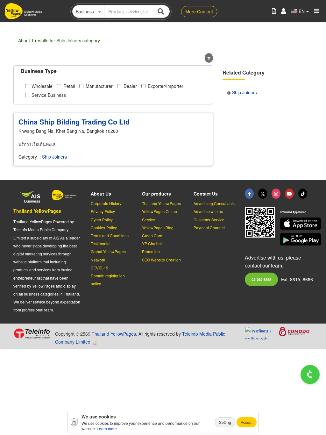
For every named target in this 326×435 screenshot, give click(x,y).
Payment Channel (209, 227)
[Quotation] (274, 11)
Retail (69, 86)
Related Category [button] (244, 72)
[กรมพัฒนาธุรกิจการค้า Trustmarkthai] (262, 332)
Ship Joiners (54, 156)
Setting (225, 422)
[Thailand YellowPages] (262, 194)
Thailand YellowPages (37, 211)
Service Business (49, 95)
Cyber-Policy (102, 219)
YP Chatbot (152, 243)
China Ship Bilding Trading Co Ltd (74, 122)
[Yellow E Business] (249, 194)
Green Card (152, 235)
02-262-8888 (261, 279)
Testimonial (100, 243)
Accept (246, 422)
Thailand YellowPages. (114, 334)
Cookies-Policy (104, 227)
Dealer (130, 86)
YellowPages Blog (158, 227)
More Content (199, 11)
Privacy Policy (103, 211)
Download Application (293, 212)
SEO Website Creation (161, 259)
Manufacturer (99, 86)
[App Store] (296, 224)
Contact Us (206, 193)
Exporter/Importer (165, 86)
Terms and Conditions (110, 235)
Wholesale (42, 86)
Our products (156, 193)
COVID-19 (99, 267)
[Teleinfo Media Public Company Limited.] (31, 333)
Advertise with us (208, 211)
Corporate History (106, 203)
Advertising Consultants (214, 203)
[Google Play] (296, 239)
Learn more (107, 428)
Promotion (151, 251)
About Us (101, 193)
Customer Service (209, 219)
